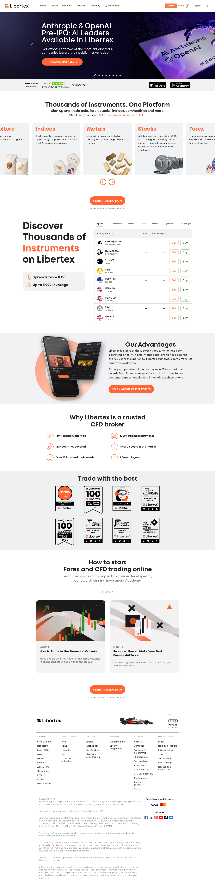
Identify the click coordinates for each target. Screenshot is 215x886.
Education (66, 750)
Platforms (67, 6)
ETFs (39, 775)
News (64, 746)
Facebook (146, 817)
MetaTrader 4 (93, 746)
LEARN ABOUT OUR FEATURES (131, 389)
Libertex (90, 742)
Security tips (164, 758)
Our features (140, 778)
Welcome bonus (118, 742)
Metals (96, 129)
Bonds (40, 780)
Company (95, 6)
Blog (63, 742)
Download (113, 6)
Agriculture (43, 767)
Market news (44, 784)
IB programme (141, 757)
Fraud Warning (141, 770)
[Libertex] (17, 6)
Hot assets (42, 746)
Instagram (156, 817)
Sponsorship (140, 761)
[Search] (207, 6)
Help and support (167, 746)
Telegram (171, 817)
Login (181, 6)
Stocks (54, 6)
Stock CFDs (43, 750)
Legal (161, 742)
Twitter (151, 817)
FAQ (63, 754)
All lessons (106, 592)
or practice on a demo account (107, 208)
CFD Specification (143, 774)
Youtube (161, 817)
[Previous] (32, 45)
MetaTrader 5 (92, 750)
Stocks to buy (44, 742)
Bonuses (81, 6)
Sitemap (162, 754)
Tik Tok (166, 817)
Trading (42, 6)
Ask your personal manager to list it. (122, 114)
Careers (138, 789)
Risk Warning (165, 763)
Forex (196, 129)
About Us (138, 742)
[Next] (182, 45)
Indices (45, 129)
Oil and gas (43, 771)
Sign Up (171, 6)
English (197, 6)
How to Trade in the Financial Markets (68, 651)
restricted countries (48, 845)
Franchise (139, 765)
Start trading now (107, 200)
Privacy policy (165, 750)
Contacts (139, 746)
